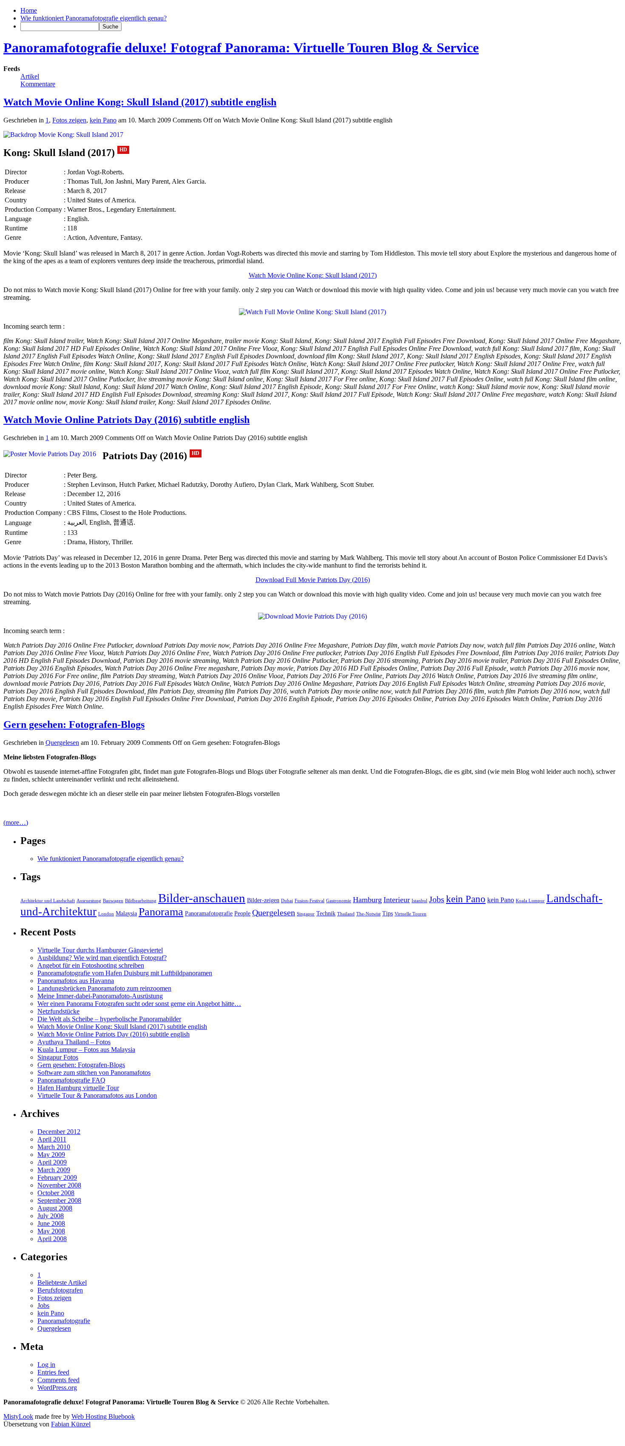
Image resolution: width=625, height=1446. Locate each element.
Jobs (436, 899)
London (106, 914)
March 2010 (53, 1147)
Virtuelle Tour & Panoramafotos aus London (97, 1095)
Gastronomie (338, 900)
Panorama (161, 912)
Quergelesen (62, 742)
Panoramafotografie (209, 913)
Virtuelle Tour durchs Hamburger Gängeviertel (100, 950)
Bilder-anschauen (201, 898)
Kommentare (37, 84)
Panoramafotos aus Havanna (75, 980)
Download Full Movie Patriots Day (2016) (313, 579)
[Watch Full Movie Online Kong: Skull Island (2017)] (63, 134)
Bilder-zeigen (263, 900)
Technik (325, 913)
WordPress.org (57, 1387)
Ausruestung (89, 900)
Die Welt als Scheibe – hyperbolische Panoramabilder (109, 1019)
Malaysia (126, 913)
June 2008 (51, 1223)
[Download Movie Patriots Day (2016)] (49, 453)
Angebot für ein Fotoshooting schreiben (90, 965)
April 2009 (52, 1162)
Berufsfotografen (60, 1290)
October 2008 (55, 1192)
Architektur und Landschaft (47, 900)
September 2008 (59, 1200)
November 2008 (59, 1185)
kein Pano (103, 120)
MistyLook (18, 1416)
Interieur (397, 899)
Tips (387, 913)
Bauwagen (113, 900)
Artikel (29, 76)
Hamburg (367, 899)
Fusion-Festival (309, 900)
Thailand (346, 914)
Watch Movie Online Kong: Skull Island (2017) (313, 275)
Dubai (287, 900)
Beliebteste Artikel (62, 1282)
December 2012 (58, 1131)
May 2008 (51, 1231)
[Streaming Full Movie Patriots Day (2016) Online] (312, 616)
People (242, 913)
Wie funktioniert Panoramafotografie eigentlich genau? (93, 18)
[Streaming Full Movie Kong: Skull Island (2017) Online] (312, 311)
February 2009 (57, 1177)
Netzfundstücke (58, 1011)
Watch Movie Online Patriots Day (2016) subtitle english (126, 419)
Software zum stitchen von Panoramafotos (94, 1072)
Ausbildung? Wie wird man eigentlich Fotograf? (102, 957)
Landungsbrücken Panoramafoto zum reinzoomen (104, 988)
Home (28, 10)
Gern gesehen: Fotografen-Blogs (74, 724)
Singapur (306, 914)
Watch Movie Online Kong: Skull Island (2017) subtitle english (139, 102)
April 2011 (51, 1139)
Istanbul (419, 900)
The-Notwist (368, 914)
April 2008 (52, 1238)
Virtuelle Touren (410, 914)
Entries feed (53, 1372)
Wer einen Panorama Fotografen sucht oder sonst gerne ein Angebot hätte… (139, 1003)
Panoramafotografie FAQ (71, 1080)
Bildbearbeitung (140, 900)
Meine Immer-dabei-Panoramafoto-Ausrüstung (100, 996)
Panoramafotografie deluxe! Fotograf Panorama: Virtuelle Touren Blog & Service (241, 47)
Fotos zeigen (69, 120)
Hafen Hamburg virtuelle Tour (78, 1087)
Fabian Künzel (71, 1424)
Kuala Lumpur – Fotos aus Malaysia (86, 1049)
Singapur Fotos (57, 1057)
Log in (46, 1364)
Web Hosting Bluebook (103, 1416)
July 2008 (50, 1215)
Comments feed (58, 1380)
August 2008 (54, 1208)
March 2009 (53, 1169)
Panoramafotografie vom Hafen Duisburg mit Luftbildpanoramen (124, 973)
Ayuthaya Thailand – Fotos (74, 1041)
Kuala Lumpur (530, 900)
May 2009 (51, 1154)
